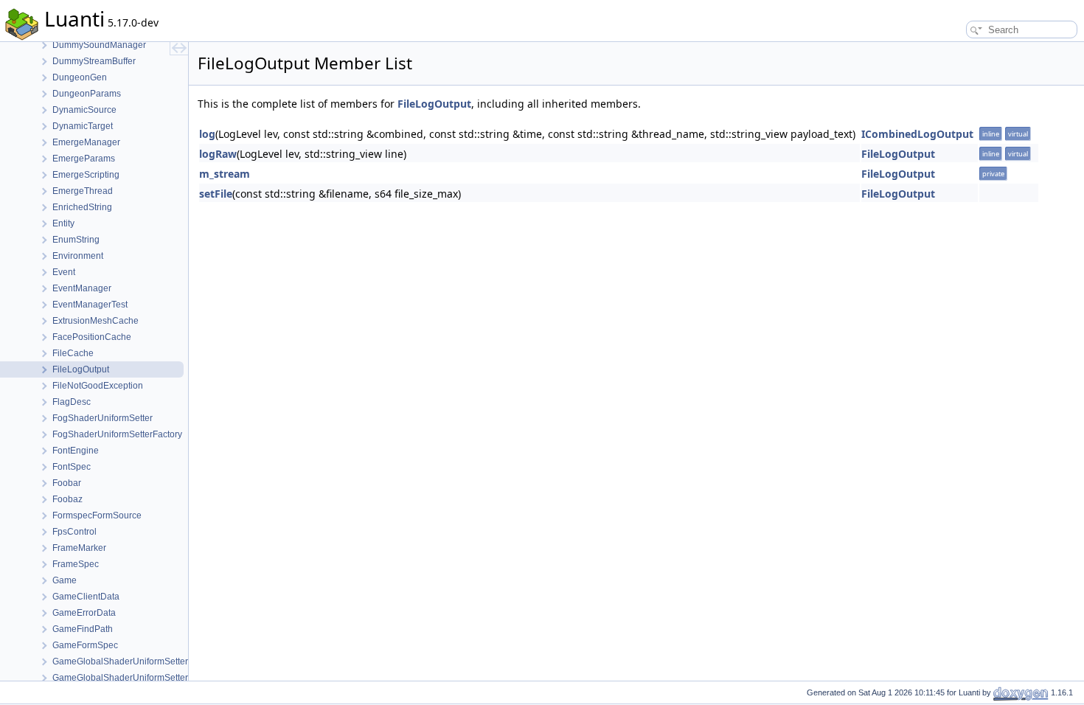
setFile (215, 194)
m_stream (224, 174)
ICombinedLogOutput (917, 134)
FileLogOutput (434, 104)
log (207, 134)
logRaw (218, 154)
